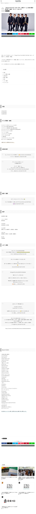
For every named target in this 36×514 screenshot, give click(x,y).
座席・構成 (5, 77)
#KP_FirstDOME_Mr (25, 311)
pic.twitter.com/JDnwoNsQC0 (23, 169)
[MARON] (18, 1)
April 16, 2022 (21, 203)
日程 (4, 72)
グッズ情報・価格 (6, 74)
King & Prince (4, 438)
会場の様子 (5, 75)
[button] (4, 34)
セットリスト (5, 82)
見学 (4, 79)
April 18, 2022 (23, 156)
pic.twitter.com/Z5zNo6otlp (25, 154)
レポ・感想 (5, 80)
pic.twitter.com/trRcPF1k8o (25, 201)
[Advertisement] (18, 44)
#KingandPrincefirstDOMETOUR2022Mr (18, 272)
